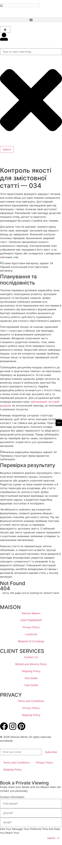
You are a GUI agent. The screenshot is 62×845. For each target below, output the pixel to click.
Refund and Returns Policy (31, 664)
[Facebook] (4, 726)
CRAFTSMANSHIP (31, 620)
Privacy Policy (31, 627)
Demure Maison (31, 613)
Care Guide (31, 685)
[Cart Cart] (5, 29)
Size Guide (31, 678)
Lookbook (31, 634)
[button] (31, 19)
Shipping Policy (31, 671)
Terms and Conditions (31, 701)
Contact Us (31, 657)
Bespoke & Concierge (31, 641)
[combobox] (31, 51)
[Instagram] (13, 726)
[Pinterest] (21, 726)
